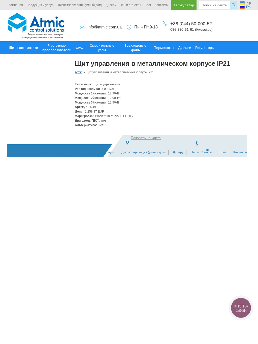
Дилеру (111, 5)
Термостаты (164, 48)
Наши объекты (130, 5)
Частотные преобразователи (56, 47)
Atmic (78, 72)
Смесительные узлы (102, 47)
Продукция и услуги (40, 5)
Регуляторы (204, 48)
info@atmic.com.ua (104, 27)
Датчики (184, 48)
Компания (16, 5)
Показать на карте (146, 138)
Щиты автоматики (23, 48)
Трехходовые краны (135, 47)
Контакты (161, 5)
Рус (248, 7)
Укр (248, 3)
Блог (148, 5)
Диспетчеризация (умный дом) (80, 5)
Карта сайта (48, 152)
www (79, 48)
